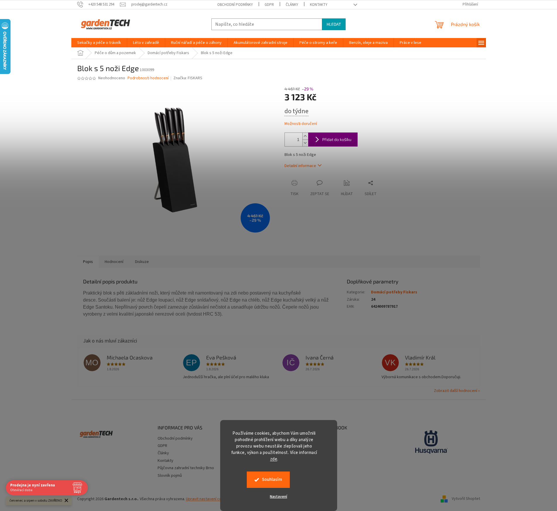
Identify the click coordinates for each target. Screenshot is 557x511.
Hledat (334, 24)
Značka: (187, 78)
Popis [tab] (88, 262)
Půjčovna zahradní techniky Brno (186, 468)
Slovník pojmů (170, 476)
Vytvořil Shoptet (466, 499)
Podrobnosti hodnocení (148, 78)
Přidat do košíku (336, 139)
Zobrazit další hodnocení (455, 391)
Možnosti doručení (300, 124)
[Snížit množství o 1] (305, 143)
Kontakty (318, 4)
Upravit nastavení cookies (208, 499)
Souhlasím (272, 479)
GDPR (269, 4)
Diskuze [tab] (142, 262)
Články (292, 4)
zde (273, 459)
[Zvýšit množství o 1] (305, 136)
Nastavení (278, 497)
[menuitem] (99, 42)
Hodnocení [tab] (114, 262)
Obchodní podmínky (235, 4)
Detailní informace (300, 166)
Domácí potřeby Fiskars (394, 292)
